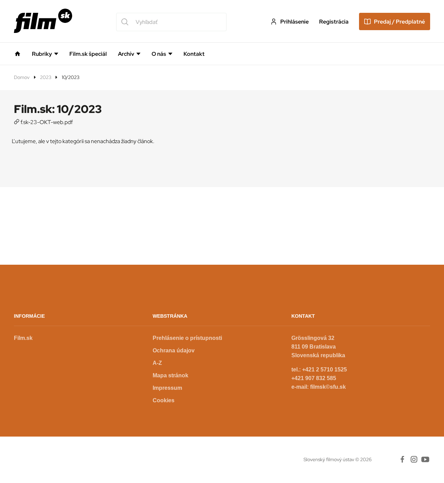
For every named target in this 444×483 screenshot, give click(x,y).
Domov (21, 77)
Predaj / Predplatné (399, 21)
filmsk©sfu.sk (328, 387)
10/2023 (70, 77)
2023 (45, 77)
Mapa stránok (170, 375)
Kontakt (194, 54)
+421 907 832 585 (313, 378)
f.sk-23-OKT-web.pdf (46, 122)
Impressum (167, 388)
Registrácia (334, 21)
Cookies (163, 400)
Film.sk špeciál (88, 54)
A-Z (157, 363)
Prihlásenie (294, 21)
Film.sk (23, 338)
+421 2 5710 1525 (324, 369)
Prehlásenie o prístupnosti (187, 338)
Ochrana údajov (174, 350)
